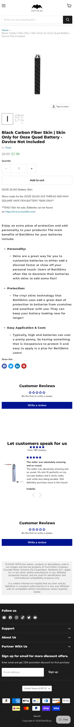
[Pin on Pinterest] (24, 366)
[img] (37, 447)
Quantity (6, 161)
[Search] (67, 20)
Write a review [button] (37, 405)
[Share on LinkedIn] (17, 366)
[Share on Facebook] (4, 366)
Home (5, 30)
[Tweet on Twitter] (10, 366)
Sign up (53, 672)
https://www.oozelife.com (19, 211)
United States (35, 688)
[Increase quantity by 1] (31, 168)
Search (37, 716)
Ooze (8, 147)
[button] (34, 495)
